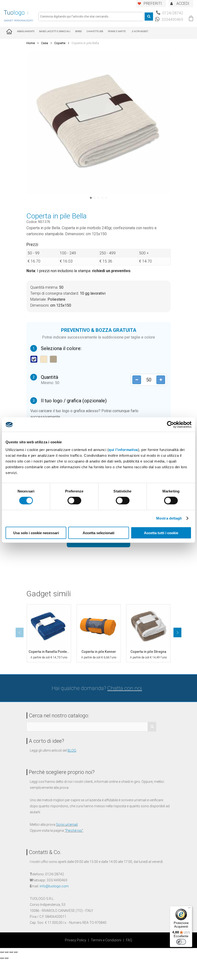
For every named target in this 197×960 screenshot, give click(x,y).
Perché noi (74, 830)
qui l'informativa (123, 449)
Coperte (59, 43)
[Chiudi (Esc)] (2, 952)
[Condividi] (6, 952)
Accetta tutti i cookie (161, 533)
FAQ (129, 940)
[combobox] (91, 16)
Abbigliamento (25, 31)
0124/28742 (172, 13)
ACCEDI (182, 3)
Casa (44, 43)
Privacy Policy (75, 940)
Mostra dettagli (169, 518)
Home (30, 43)
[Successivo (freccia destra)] (6, 958)
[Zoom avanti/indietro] (16, 952)
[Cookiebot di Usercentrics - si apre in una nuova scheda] (170, 424)
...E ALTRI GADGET (139, 31)
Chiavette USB (95, 31)
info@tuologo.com (54, 886)
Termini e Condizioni (106, 940)
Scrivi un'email (67, 824)
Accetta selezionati (98, 533)
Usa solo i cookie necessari (36, 533)
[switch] (74, 500)
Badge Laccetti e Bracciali (54, 31)
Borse (78, 31)
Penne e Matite (117, 31)
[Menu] (189, 909)
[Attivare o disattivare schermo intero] (11, 952)
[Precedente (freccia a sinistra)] (2, 958)
